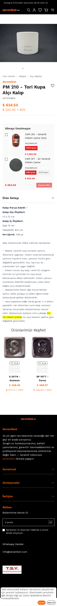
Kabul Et (51, 603)
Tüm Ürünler (9, 76)
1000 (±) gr (14, 371)
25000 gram (31, 148)
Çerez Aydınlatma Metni (36, 595)
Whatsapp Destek (13, 544)
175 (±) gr (14, 363)
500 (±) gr (14, 367)
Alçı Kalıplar (36, 76)
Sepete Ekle (44, 185)
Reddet (41, 603)
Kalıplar (22, 76)
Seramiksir (9, 81)
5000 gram (30, 172)
